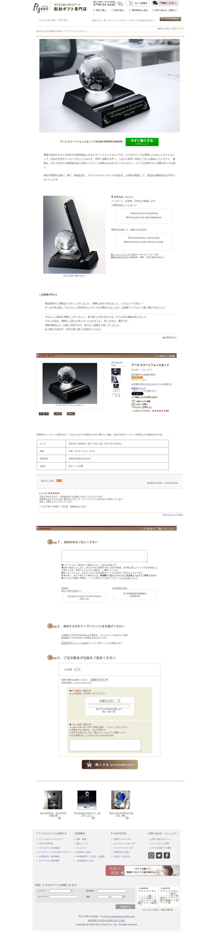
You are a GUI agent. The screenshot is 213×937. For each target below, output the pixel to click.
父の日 (59, 31)
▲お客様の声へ (169, 337)
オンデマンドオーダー (124, 848)
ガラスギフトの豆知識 (49, 848)
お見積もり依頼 (83, 852)
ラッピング (81, 848)
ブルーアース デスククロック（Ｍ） (121, 814)
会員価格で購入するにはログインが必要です (151, 384)
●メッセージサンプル (121, 254)
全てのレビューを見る (173, 514)
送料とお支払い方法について (170, 28)
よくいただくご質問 (160, 843)
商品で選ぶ (101, 10)
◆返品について (138, 388)
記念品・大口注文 (122, 856)
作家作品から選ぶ (122, 852)
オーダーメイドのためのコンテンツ (55, 852)
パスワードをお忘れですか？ (141, 20)
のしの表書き (75, 693)
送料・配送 (81, 839)
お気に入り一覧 (99, 20)
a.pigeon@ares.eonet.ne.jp (121, 916)
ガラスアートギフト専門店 (45, 31)
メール (135, 575)
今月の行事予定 (46, 843)
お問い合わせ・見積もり (166, 10)
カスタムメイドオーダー (125, 843)
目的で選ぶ (119, 10)
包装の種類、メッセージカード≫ (76, 682)
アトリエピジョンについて (51, 839)
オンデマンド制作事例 (49, 860)
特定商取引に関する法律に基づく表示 (106, 920)
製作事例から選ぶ (140, 10)
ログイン (123, 20)
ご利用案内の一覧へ (85, 860)
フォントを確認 (80, 643)
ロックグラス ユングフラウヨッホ (53, 814)
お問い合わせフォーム (161, 839)
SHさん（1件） (48, 480)
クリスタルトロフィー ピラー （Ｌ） (87, 814)
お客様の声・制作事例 (49, 856)
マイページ (112, 20)
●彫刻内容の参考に (120, 257)
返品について (82, 843)
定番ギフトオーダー (123, 839)
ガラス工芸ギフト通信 (161, 848)
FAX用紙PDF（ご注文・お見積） (91, 856)
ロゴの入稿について (128, 578)
